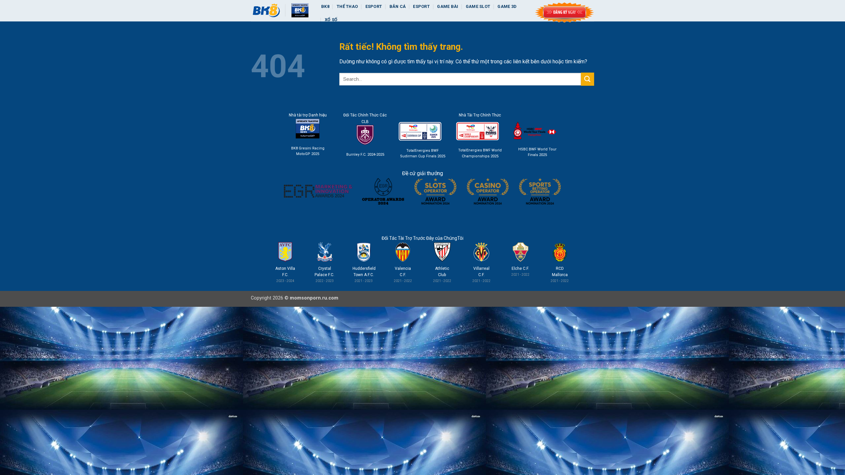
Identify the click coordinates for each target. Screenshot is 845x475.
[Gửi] (587, 79)
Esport (373, 6)
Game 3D (507, 6)
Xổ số (331, 19)
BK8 (325, 6)
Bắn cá (397, 6)
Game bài (447, 6)
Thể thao (347, 6)
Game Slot (478, 6)
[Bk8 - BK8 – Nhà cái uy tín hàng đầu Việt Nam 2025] (281, 10)
